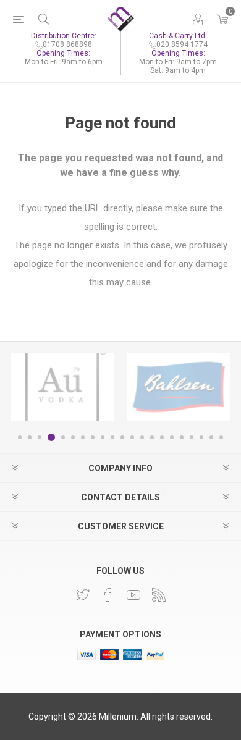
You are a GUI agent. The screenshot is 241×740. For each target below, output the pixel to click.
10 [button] (112, 437)
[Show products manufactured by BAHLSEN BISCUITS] (178, 387)
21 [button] (221, 437)
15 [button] (162, 437)
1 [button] (20, 437)
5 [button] (63, 437)
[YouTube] (133, 595)
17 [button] (182, 437)
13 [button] (142, 437)
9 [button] (102, 437)
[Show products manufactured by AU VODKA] (62, 387)
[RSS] (159, 595)
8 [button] (93, 437)
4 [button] (51, 437)
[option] (62, 387)
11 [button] (122, 437)
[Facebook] (108, 595)
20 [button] (211, 437)
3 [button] (39, 437)
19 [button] (201, 437)
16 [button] (172, 437)
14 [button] (152, 437)
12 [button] (132, 437)
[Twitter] (83, 595)
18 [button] (191, 437)
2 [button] (30, 437)
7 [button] (83, 437)
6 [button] (73, 437)
